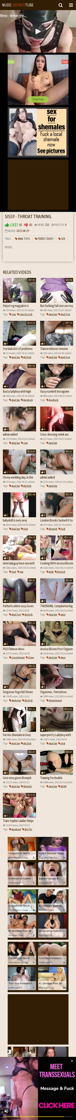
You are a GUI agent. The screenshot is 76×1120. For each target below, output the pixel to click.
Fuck (25, 528)
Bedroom (16, 700)
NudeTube (17, 5)
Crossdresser (18, 657)
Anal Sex (53, 314)
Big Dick (27, 357)
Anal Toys (23, 238)
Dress (31, 657)
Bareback (28, 399)
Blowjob (53, 528)
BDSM (63, 786)
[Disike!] (26, 224)
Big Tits (28, 829)
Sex (63, 238)
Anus (62, 614)
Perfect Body (45, 238)
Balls (51, 571)
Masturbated (55, 700)
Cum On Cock (25, 314)
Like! (13, 224)
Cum (13, 314)
